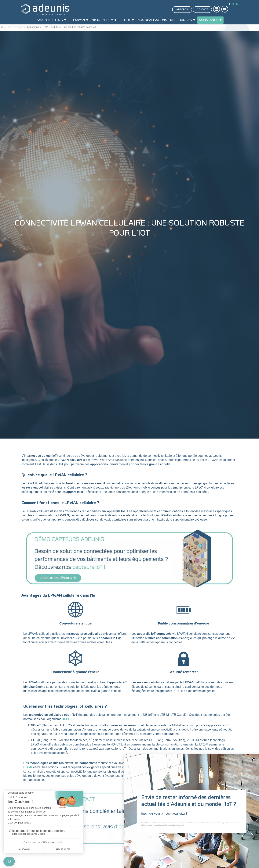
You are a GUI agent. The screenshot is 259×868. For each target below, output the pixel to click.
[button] (253, 759)
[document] (129, 434)
